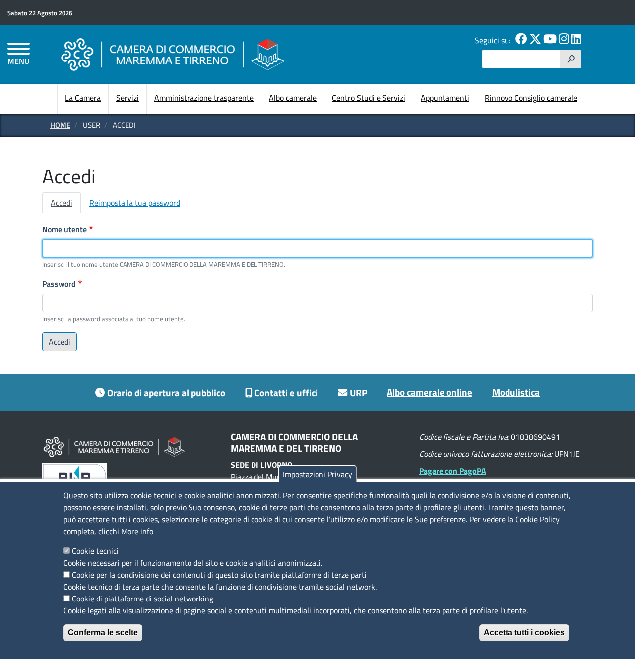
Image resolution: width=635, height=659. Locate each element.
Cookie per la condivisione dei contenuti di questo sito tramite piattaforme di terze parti (219, 575)
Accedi (61, 203)
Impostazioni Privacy (317, 474)
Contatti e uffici (286, 392)
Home (60, 125)
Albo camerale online (429, 392)
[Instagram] (564, 40)
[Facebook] (521, 40)
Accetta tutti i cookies (524, 632)
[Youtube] (550, 40)
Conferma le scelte (103, 632)
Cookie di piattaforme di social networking (142, 598)
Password (59, 284)
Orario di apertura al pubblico (166, 392)
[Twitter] (535, 40)
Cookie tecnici (95, 551)
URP (358, 392)
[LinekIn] (576, 40)
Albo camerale (293, 98)
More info (137, 531)
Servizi (127, 98)
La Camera (83, 98)
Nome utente (64, 229)
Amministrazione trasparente (204, 98)
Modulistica (516, 392)
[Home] (172, 54)
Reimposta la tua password (134, 203)
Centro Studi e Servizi (368, 98)
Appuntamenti (445, 98)
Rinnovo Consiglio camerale (531, 98)
